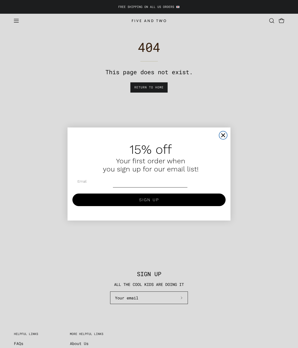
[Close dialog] (223, 135)
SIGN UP (149, 199)
